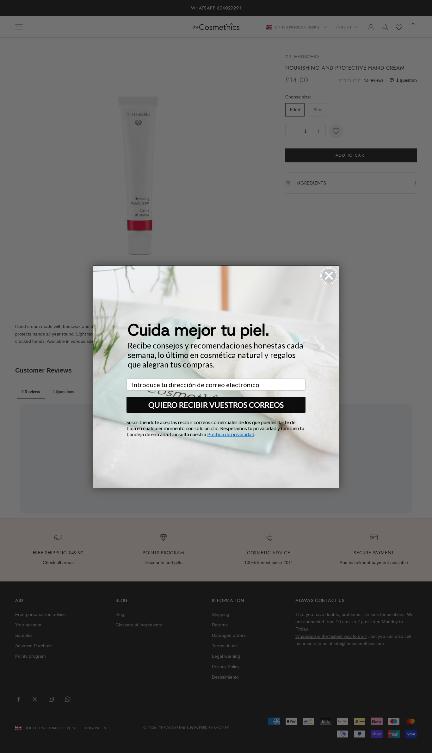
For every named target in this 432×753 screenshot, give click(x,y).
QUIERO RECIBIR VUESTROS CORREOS (216, 404)
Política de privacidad (230, 434)
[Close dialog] (329, 276)
